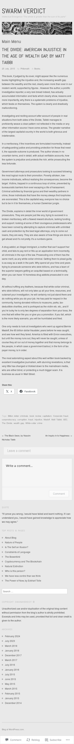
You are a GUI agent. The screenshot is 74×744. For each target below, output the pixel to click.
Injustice (38, 419)
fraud (30, 419)
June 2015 (10, 679)
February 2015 (12, 693)
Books (37, 68)
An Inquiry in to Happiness (58, 435)
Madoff (47, 419)
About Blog (10, 537)
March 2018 (11, 645)
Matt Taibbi (56, 419)
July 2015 (10, 674)
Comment (59, 493)
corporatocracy (9, 419)
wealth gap (19, 422)
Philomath (24, 68)
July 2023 (10, 640)
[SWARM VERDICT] (37, 29)
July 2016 (10, 664)
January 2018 (12, 650)
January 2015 (12, 698)
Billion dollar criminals (18, 415)
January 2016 (12, 669)
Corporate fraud (60, 415)
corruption (22, 419)
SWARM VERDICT (24, 11)
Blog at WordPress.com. (13, 729)
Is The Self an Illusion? (16, 547)
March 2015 (11, 688)
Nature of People (13, 542)
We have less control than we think (23, 575)
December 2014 (13, 702)
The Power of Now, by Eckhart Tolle (23, 580)
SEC (65, 419)
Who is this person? (15, 570)
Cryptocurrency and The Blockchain (23, 561)
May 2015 (10, 683)
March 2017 (11, 660)
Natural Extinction (14, 566)
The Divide (7, 422)
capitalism (47, 415)
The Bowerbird (12, 556)
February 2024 (12, 636)
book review (35, 415)
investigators (35, 326)
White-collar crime (33, 422)
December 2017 (13, 655)
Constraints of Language (17, 552)
